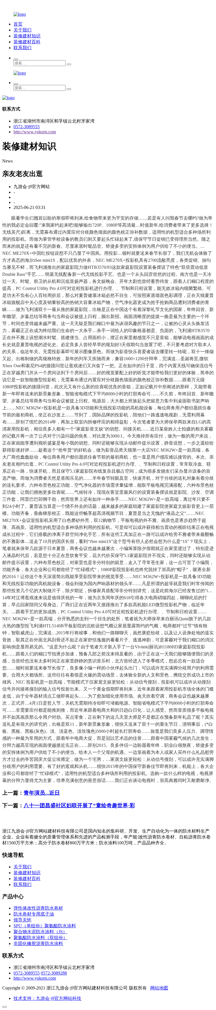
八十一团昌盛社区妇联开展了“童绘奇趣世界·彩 (79, 805)
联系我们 (23, 47)
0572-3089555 (27, 126)
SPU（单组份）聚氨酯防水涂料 (45, 925)
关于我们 (23, 30)
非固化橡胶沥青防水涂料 (38, 943)
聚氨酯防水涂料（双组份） (41, 937)
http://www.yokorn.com (35, 131)
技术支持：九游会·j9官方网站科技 (47, 998)
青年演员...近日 (42, 793)
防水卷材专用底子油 (34, 914)
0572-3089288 (54, 973)
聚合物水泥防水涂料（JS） (40, 931)
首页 (18, 24)
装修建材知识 (27, 35)
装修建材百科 (27, 41)
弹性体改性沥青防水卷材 (38, 908)
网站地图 (159, 988)
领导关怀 (23, 919)
